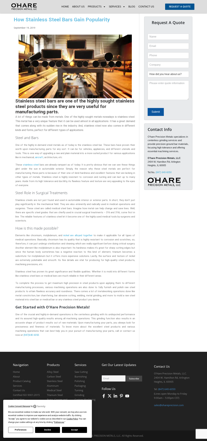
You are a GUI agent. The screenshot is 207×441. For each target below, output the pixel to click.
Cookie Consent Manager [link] (19, 406)
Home (65, 6)
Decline (47, 430)
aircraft (39, 157)
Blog (131, 6)
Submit (156, 111)
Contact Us (146, 6)
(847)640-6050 (31, 334)
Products (95, 6)
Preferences (21, 430)
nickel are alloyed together (78, 235)
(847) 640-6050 (164, 172)
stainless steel (31, 164)
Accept (74, 430)
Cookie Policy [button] (72, 419)
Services (115, 6)
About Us (78, 6)
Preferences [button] (59, 422)
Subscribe (134, 378)
